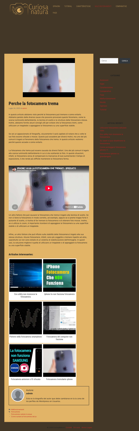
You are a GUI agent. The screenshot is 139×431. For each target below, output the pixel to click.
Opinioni (56, 6)
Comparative (121, 6)
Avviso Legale (87, 427)
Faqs (55, 13)
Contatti (69, 427)
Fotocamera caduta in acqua (21, 414)
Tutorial (68, 6)
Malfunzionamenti (103, 6)
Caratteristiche (83, 6)
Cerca (125, 61)
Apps (102, 84)
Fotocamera (15, 412)
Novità (103, 102)
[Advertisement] (69, 35)
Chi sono (76, 427)
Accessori (104, 80)
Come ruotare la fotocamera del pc (24, 416)
